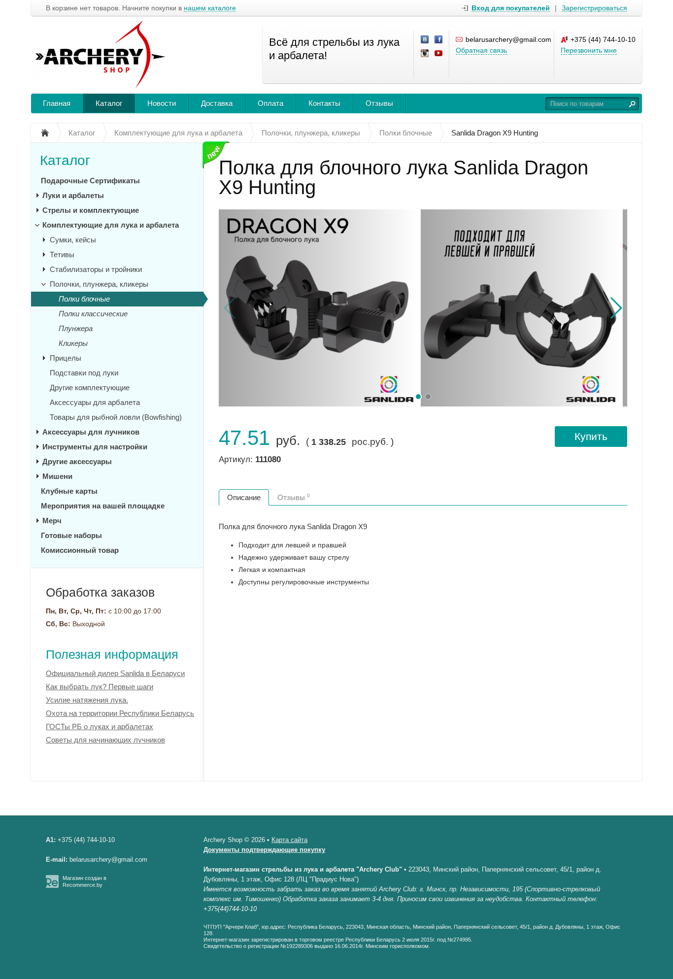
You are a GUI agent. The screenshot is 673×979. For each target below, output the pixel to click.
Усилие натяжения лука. (87, 700)
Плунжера (76, 328)
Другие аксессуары (77, 461)
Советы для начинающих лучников (105, 740)
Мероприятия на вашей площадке (103, 506)
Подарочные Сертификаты (90, 180)
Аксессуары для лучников (90, 432)
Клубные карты (69, 491)
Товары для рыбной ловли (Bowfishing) (116, 417)
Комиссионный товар (80, 550)
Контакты (324, 103)
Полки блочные (84, 299)
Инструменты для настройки (94, 446)
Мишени (57, 476)
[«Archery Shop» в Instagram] (425, 53)
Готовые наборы (71, 535)
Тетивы (62, 254)
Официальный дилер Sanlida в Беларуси (115, 673)
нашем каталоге (210, 8)
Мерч (52, 520)
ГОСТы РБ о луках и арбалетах (99, 726)
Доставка (217, 103)
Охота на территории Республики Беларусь (120, 713)
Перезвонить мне (589, 50)
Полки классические (93, 313)
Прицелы (65, 358)
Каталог (109, 103)
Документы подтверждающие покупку (264, 849)
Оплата (270, 103)
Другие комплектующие (90, 387)
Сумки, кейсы (73, 240)
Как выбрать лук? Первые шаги (99, 686)
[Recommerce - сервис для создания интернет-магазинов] (52, 886)
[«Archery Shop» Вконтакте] (425, 39)
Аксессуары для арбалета (95, 402)
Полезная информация (112, 654)
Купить (590, 436)
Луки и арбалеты (73, 195)
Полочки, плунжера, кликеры (99, 284)
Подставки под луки (84, 373)
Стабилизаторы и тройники (96, 269)
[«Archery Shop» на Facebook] (439, 39)
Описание (244, 497)
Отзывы (379, 103)
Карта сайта (289, 840)
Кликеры (73, 343)
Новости (161, 103)
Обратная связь (481, 50)
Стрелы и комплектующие (90, 210)
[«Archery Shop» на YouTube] (439, 53)
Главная (56, 103)
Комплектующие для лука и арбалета (110, 225)
